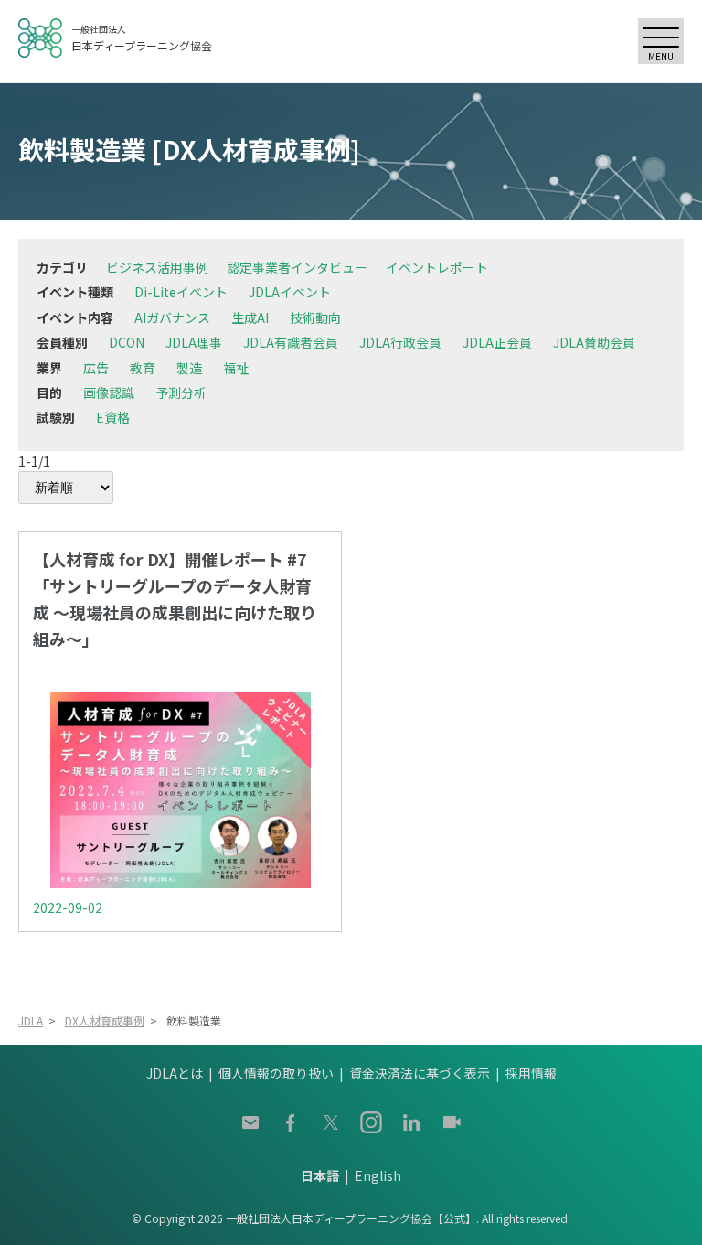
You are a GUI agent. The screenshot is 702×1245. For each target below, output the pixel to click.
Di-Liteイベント (181, 292)
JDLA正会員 (497, 342)
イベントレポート (437, 267)
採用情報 (531, 1073)
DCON (126, 342)
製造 (189, 368)
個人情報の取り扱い (276, 1073)
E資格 (113, 417)
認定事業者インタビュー (297, 267)
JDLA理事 (193, 342)
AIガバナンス (172, 317)
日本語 (320, 1175)
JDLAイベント (290, 292)
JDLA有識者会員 (290, 342)
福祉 (236, 368)
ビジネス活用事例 (157, 267)
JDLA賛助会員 (594, 342)
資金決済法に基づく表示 (419, 1073)
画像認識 (108, 392)
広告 (96, 368)
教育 (142, 368)
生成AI (250, 317)
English (378, 1175)
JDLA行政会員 (400, 342)
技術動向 (315, 317)
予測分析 (181, 392)
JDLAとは (174, 1073)
